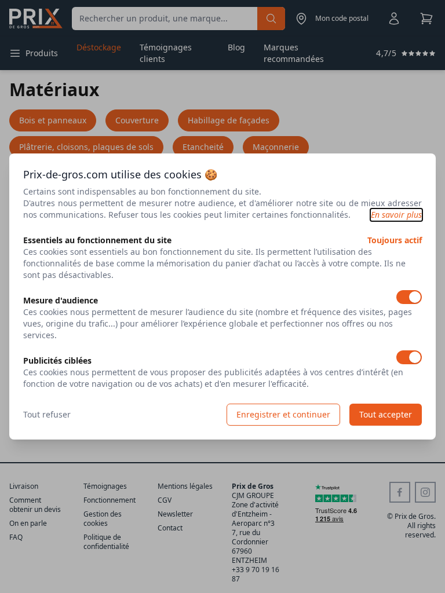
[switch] (409, 297)
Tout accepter (385, 414)
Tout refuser (47, 414)
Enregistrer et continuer (283, 414)
